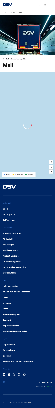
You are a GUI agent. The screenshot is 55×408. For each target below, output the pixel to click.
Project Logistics (11, 255)
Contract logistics (12, 261)
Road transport (10, 250)
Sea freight (8, 244)
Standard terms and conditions (18, 361)
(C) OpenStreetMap (43, 176)
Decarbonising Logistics (14, 267)
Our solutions (9, 272)
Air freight (8, 238)
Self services (9, 220)
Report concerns (11, 325)
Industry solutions (12, 233)
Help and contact (11, 286)
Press (5, 308)
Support (7, 319)
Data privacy (9, 350)
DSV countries (9, 12)
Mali (20, 12)
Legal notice (9, 344)
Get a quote (9, 214)
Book (5, 208)
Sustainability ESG (11, 314)
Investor (7, 303)
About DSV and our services (16, 291)
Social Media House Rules (15, 331)
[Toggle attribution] (52, 176)
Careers (6, 297)
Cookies (7, 356)
